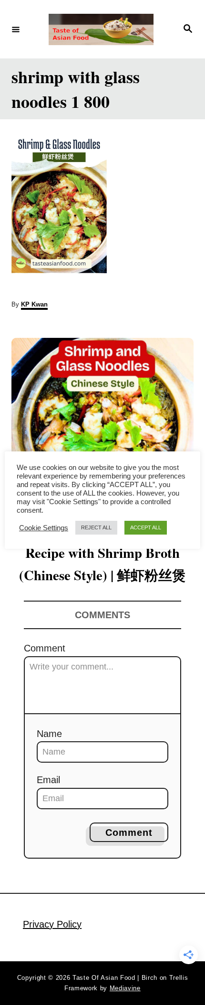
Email (48, 780)
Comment (44, 648)
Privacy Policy (52, 924)
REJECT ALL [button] (96, 527)
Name (49, 733)
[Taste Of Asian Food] (101, 29)
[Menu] (15, 29)
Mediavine (125, 988)
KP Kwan (34, 304)
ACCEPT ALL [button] (145, 527)
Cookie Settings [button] (43, 528)
